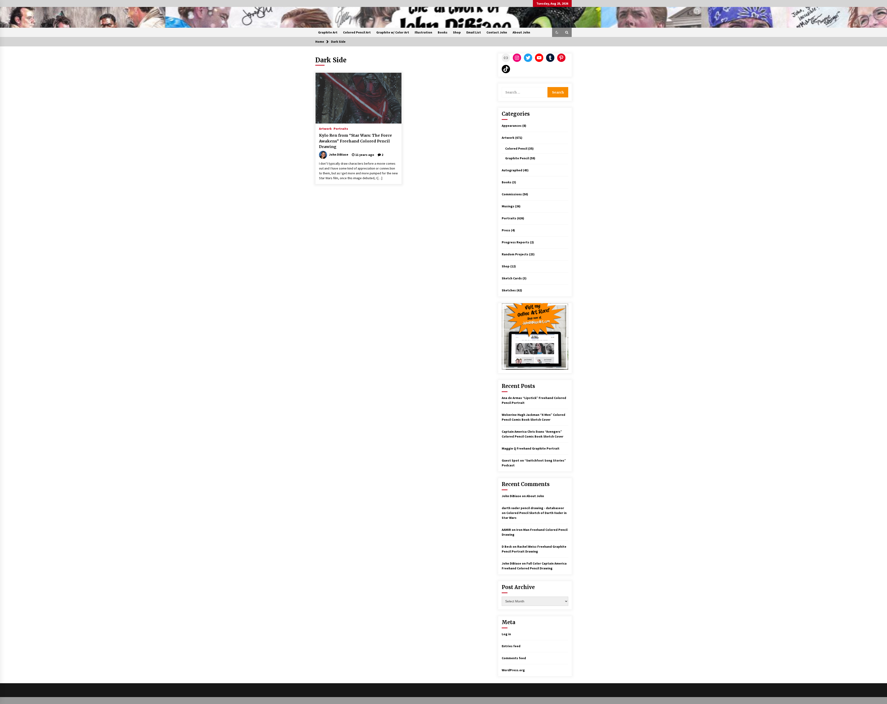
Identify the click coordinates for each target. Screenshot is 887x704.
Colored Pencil (516, 148)
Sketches (509, 290)
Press (506, 230)
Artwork (325, 128)
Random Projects (515, 254)
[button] (557, 32)
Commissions (512, 194)
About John (521, 32)
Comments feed (514, 658)
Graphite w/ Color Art (392, 32)
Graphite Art (327, 32)
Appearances (512, 126)
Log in (506, 634)
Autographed (512, 170)
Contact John (496, 32)
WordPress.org (513, 670)
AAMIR (506, 530)
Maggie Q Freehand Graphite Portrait (530, 448)
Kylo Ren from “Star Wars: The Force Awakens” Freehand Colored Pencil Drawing (355, 141)
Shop (457, 32)
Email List (473, 32)
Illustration (423, 32)
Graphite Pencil (517, 158)
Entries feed (511, 646)
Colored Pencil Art (357, 32)
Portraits (341, 128)
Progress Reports (515, 242)
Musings (508, 206)
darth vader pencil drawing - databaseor (533, 508)
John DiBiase (511, 496)
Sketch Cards (512, 278)
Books (442, 32)
